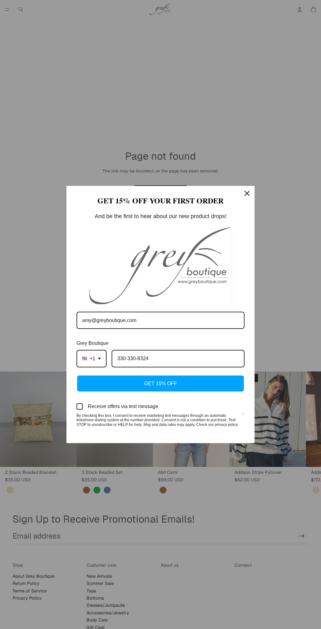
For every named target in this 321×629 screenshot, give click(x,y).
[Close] (247, 193)
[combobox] (91, 358)
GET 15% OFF (160, 383)
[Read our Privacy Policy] (243, 416)
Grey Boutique (92, 343)
